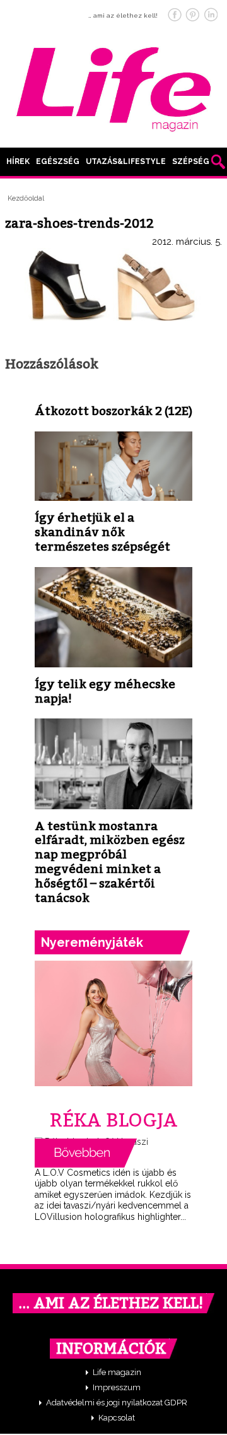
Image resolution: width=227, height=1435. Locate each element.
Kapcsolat (116, 1417)
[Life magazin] (113, 87)
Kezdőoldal (26, 198)
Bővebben (86, 1153)
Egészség (57, 161)
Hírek (18, 161)
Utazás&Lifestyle (126, 161)
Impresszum (117, 1387)
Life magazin (117, 1372)
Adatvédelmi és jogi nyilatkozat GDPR (116, 1402)
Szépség (190, 161)
